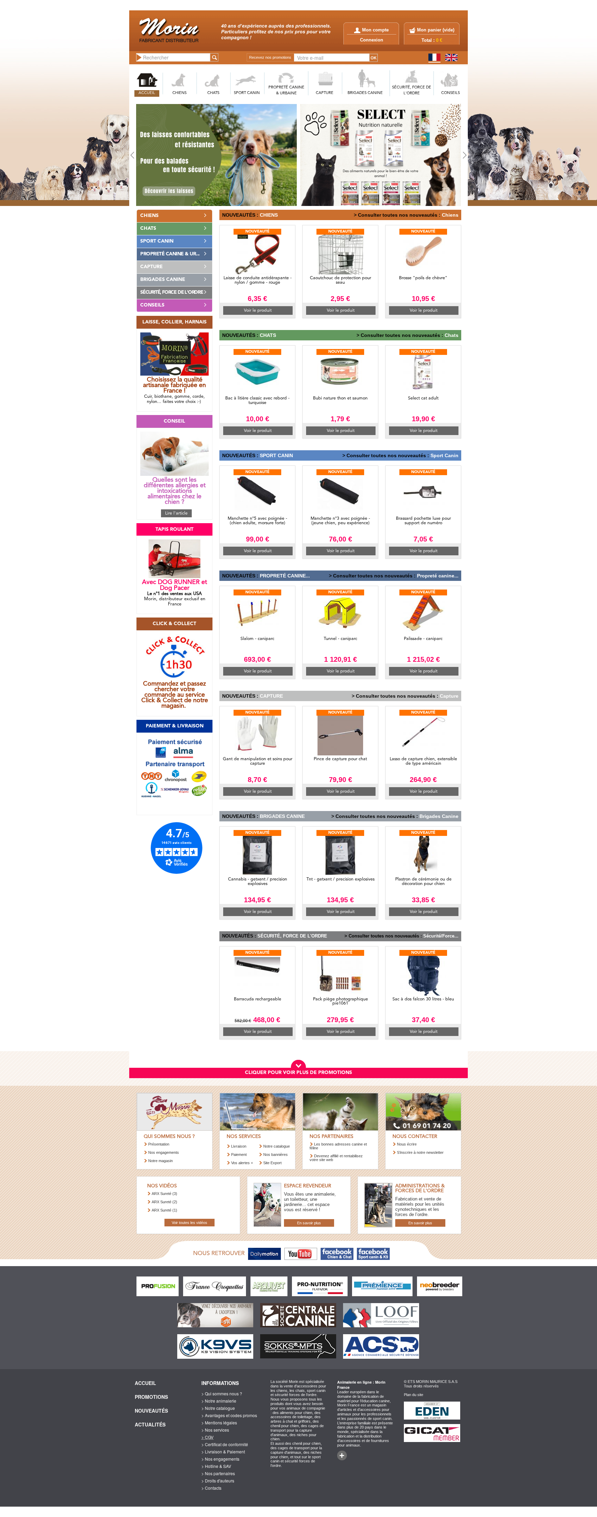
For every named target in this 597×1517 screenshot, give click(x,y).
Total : (431, 40)
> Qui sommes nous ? (221, 1393)
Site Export (272, 1163)
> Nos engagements (220, 1459)
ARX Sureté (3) (164, 1193)
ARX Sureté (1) (164, 1210)
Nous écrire (407, 1144)
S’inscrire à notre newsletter (420, 1152)
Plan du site (413, 1395)
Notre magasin (160, 1161)
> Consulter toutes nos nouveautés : (397, 215)
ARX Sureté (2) (164, 1202)
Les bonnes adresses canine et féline (338, 1146)
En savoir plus (309, 1223)
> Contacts (211, 1488)
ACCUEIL (147, 93)
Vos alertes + (242, 1163)
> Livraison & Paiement (223, 1451)
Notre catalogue (276, 1146)
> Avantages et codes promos (229, 1415)
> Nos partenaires (218, 1473)
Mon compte (375, 30)
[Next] (442, 155)
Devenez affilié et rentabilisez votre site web (336, 1158)
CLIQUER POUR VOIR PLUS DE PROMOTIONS (298, 1072)
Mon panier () (435, 30)
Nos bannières (275, 1154)
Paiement (239, 1154)
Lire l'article (176, 513)
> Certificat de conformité (224, 1444)
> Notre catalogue (218, 1408)
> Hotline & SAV (216, 1466)
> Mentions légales (219, 1422)
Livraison (238, 1146)
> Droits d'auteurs (217, 1480)
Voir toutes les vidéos (189, 1223)
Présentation (158, 1144)
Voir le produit (258, 310)
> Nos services (215, 1430)
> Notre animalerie (218, 1401)
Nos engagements (163, 1152)
